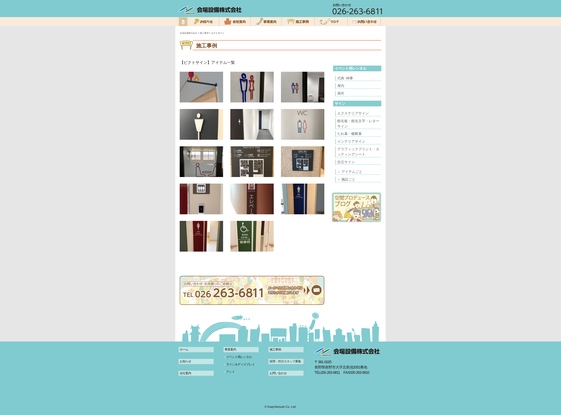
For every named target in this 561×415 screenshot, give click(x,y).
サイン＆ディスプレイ (240, 364)
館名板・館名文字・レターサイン (358, 123)
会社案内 (185, 373)
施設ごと (348, 179)
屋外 (340, 93)
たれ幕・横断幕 (349, 134)
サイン (340, 103)
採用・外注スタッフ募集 (285, 361)
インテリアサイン (351, 141)
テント (230, 371)
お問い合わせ (278, 373)
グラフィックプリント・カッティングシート (358, 151)
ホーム (184, 349)
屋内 (340, 86)
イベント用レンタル (350, 68)
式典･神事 (345, 78)
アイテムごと (351, 172)
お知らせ (185, 361)
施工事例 (275, 349)
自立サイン (346, 162)
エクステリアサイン (353, 113)
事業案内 (230, 349)
